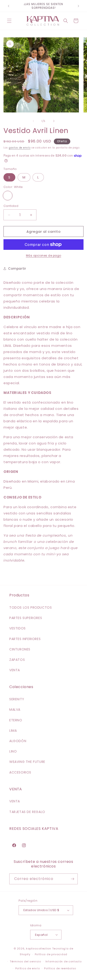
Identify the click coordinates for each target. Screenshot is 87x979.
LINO (13, 751)
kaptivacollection (38, 948)
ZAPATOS (17, 659)
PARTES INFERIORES (25, 639)
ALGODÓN (17, 741)
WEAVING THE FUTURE (27, 761)
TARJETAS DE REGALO (27, 812)
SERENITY (16, 699)
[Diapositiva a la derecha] (54, 121)
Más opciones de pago (43, 255)
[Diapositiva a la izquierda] (33, 121)
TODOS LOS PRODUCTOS (30, 607)
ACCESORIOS (20, 772)
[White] (7, 195)
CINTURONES (19, 649)
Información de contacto (63, 961)
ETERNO (15, 720)
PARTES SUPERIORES (25, 618)
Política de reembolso (60, 968)
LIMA (13, 730)
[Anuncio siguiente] (78, 6)
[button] (9, 21)
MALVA (14, 709)
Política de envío (27, 968)
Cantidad (10, 206)
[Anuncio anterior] (8, 6)
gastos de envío (20, 147)
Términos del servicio (25, 961)
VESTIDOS (17, 628)
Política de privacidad (51, 954)
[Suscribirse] (72, 878)
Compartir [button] (17, 268)
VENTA (14, 670)
